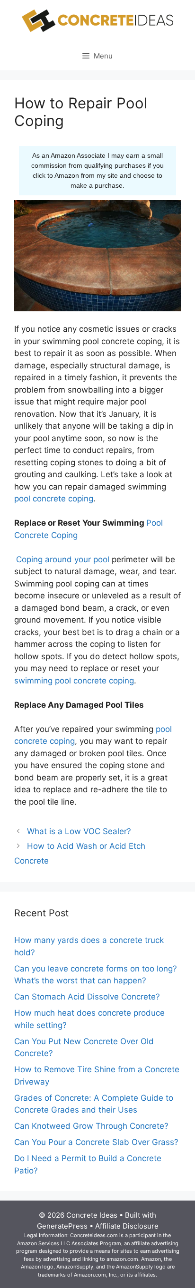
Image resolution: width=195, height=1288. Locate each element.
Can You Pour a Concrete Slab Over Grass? (96, 1142)
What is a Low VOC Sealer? (79, 831)
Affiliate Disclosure (127, 1225)
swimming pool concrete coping (74, 680)
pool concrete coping (53, 498)
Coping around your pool (62, 559)
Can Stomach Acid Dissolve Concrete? (87, 996)
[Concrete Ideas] (97, 20)
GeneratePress (62, 1225)
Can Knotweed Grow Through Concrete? (91, 1126)
